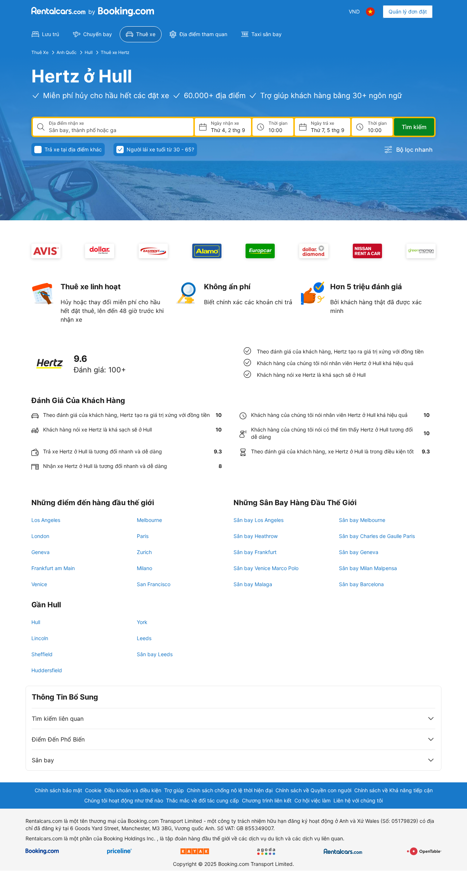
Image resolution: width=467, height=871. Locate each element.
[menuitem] (45, 34)
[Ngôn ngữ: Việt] (370, 11)
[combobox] (118, 130)
